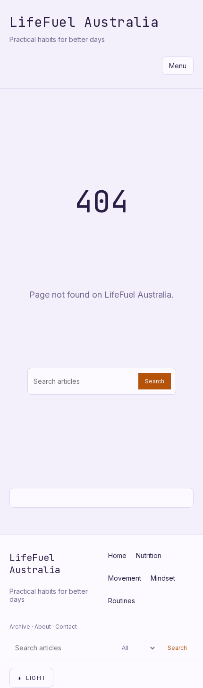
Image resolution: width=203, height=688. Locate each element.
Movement (124, 578)
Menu (177, 66)
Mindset (163, 578)
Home (117, 555)
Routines (121, 601)
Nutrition (148, 555)
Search (154, 381)
